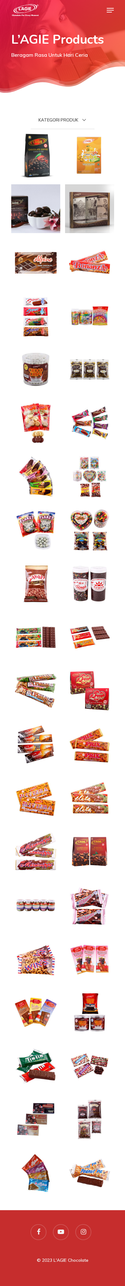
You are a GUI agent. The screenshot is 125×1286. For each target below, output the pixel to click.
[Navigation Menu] (110, 10)
